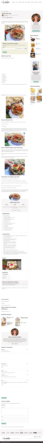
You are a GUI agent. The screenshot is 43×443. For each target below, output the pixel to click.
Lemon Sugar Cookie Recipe (33, 94)
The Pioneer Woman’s (13, 287)
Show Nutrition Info (5, 274)
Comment (18, 210)
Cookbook (35, 438)
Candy (36, 53)
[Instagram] (37, 437)
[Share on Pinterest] (9, 17)
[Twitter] (39, 437)
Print (13, 210)
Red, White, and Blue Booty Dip (10, 317)
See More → (31, 104)
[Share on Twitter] (10, 17)
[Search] (41, 2)
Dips (4, 11)
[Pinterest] (34, 437)
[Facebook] (36, 437)
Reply (27, 349)
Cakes (36, 37)
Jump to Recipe (4, 17)
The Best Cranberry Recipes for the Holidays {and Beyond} (10, 323)
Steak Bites (2, 303)
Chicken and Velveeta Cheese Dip (5, 305)
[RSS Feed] (41, 437)
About (28, 438)
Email (4, 47)
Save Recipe (4, 52)
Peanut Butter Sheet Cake (39, 102)
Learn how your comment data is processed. (18, 426)
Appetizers (5, 15)
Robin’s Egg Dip (23, 322)
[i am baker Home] (5, 2)
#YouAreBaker (13, 284)
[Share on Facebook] (7, 17)
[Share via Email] (12, 17)
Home (2, 11)
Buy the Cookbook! (36, 81)
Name (2, 416)
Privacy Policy (39, 438)
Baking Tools (31, 438)
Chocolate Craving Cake (38, 38)
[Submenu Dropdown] (15, 2)
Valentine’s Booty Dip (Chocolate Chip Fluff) (24, 317)
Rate (15, 210)
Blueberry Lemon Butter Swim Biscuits (33, 102)
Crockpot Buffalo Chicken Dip (5, 301)
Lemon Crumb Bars (38, 44)
